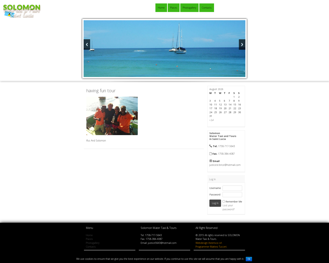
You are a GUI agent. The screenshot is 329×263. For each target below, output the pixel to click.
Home (161, 7)
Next (242, 44)
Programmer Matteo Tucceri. (211, 246)
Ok (249, 259)
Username (215, 188)
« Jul (211, 120)
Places (173, 7)
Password (214, 194)
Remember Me (234, 201)
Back (87, 44)
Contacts (207, 7)
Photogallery (189, 7)
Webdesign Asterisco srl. (209, 242)
